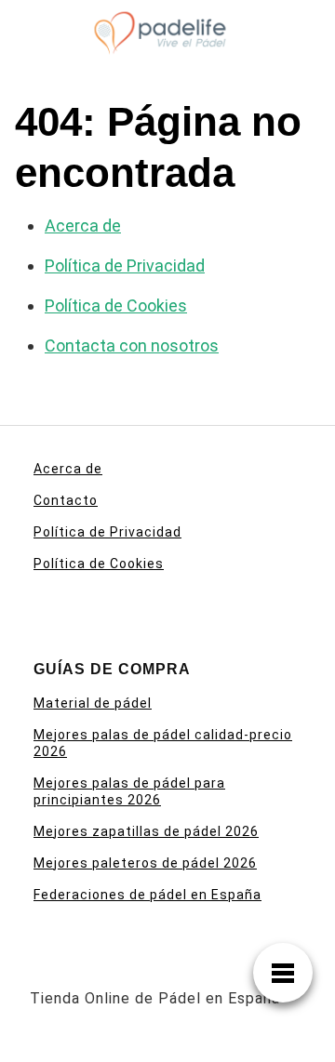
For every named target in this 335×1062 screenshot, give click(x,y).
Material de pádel (93, 703)
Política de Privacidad (125, 265)
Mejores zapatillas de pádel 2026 (146, 831)
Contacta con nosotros (132, 345)
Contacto (66, 500)
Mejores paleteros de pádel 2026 (145, 863)
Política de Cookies (116, 305)
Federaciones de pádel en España (147, 894)
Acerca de (83, 225)
